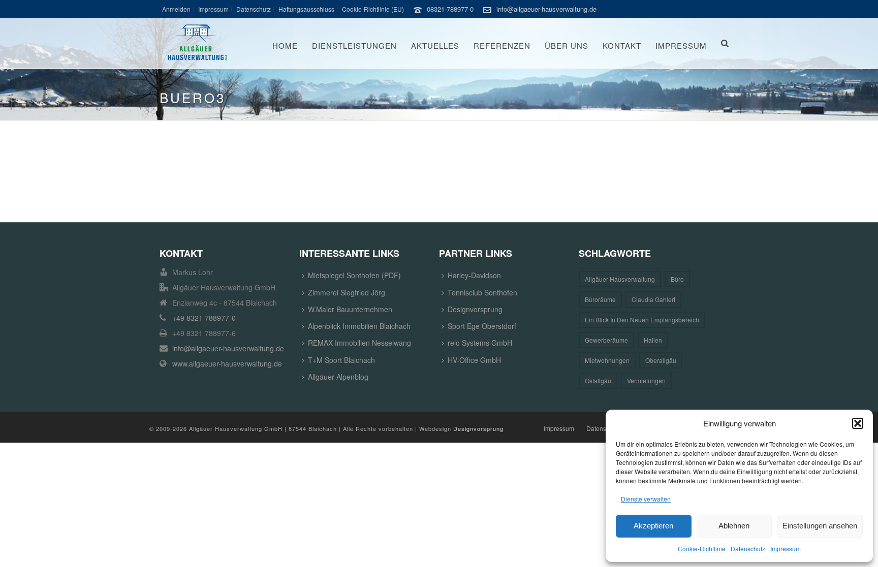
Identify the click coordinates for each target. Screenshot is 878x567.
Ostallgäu (598, 380)
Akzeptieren (653, 525)
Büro (677, 279)
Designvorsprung (475, 309)
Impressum (785, 548)
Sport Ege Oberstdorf (482, 326)
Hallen (653, 340)
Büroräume (600, 299)
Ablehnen (733, 525)
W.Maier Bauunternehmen (350, 309)
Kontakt (622, 45)
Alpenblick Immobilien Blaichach (359, 326)
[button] (858, 423)
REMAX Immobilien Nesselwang (359, 343)
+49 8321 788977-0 (204, 317)
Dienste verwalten (646, 498)
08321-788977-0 (450, 9)
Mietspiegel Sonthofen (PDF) (354, 275)
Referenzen (502, 45)
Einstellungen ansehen (819, 525)
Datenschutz (748, 548)
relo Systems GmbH (480, 343)
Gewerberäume (606, 340)
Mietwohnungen (607, 360)
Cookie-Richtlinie (702, 548)
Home (285, 45)
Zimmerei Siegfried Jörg (346, 292)
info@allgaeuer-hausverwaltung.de (546, 9)
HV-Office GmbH (474, 360)
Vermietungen (646, 380)
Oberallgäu (660, 360)
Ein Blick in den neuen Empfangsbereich (642, 319)
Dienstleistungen (354, 45)
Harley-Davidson (474, 275)
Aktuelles (435, 45)
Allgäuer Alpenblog (338, 377)
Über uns (566, 45)
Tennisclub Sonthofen (482, 292)
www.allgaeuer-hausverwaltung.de (227, 363)
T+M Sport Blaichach (341, 360)
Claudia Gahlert (653, 299)
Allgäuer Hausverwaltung (620, 279)
